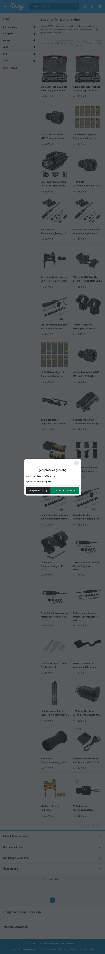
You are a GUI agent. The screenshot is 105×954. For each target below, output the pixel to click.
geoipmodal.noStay (38, 490)
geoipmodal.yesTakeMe (65, 490)
